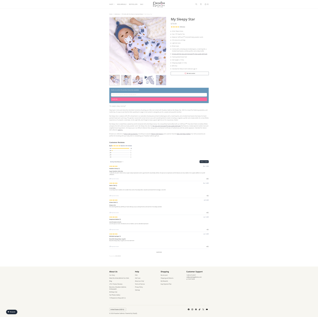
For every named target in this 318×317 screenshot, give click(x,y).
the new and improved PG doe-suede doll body (167, 126)
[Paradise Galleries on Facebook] (188, 309)
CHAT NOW (191, 279)
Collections (117, 14)
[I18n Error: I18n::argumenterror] (114, 80)
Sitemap (137, 290)
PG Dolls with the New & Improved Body (132, 14)
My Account (164, 275)
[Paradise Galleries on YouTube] (207, 309)
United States (117, 309)
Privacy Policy (139, 287)
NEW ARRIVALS (121, 4)
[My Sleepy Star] (137, 45)
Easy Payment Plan (166, 284)
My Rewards (164, 281)
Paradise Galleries (119, 313)
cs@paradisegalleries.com (194, 277)
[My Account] (201, 4)
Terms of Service (140, 284)
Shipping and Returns (167, 278)
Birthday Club (113, 292)
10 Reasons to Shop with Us (117, 298)
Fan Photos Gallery (114, 295)
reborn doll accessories (131, 134)
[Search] (196, 4)
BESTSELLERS (133, 4)
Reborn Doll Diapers (157, 134)
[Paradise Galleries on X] (203, 309)
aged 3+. (120, 130)
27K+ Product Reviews (115, 284)
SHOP (111, 4)
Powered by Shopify (131, 313)
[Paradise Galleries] (159, 4)
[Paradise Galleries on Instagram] (192, 309)
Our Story (112, 275)
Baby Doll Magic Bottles (183, 134)
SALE (141, 4)
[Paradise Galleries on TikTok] (199, 309)
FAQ (136, 275)
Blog (110, 281)
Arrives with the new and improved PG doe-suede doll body (189, 54)
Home (110, 14)
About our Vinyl (139, 281)
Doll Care (137, 278)
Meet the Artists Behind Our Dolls (119, 278)
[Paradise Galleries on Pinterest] (196, 309)
